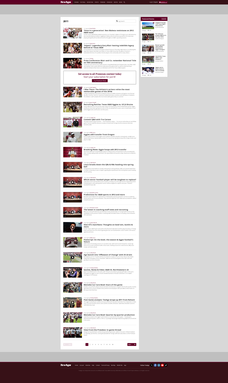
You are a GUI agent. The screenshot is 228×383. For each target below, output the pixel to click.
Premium (102, 2)
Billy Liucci (92, 132)
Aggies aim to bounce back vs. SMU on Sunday (159, 69)
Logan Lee (92, 117)
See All (164, 19)
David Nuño (93, 28)
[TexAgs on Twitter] (151, 365)
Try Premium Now (100, 81)
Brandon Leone (94, 192)
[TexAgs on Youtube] (162, 365)
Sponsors (109, 2)
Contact (98, 365)
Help (93, 365)
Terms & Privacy (105, 365)
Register (156, 2)
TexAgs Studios (94, 268)
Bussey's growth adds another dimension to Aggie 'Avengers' (160, 47)
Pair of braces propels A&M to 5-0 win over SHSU (160, 35)
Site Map (113, 365)
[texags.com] (65, 2)
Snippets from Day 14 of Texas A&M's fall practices (160, 24)
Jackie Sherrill (93, 222)
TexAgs (91, 58)
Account (82, 365)
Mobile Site (119, 365)
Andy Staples (93, 87)
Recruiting (90, 2)
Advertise (87, 365)
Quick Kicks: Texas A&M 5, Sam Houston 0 (160, 57)
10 (112, 344)
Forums (76, 2)
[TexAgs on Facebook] (155, 365)
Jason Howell (93, 102)
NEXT (129, 344)
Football (82, 2)
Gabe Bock (92, 43)
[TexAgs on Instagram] (158, 365)
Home (76, 365)
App (125, 365)
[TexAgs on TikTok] (165, 365)
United (116, 2)
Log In (151, 2)
